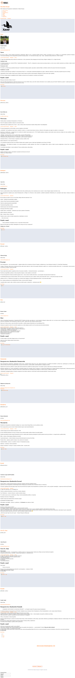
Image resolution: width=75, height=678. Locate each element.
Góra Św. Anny (3, 530)
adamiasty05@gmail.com (4, 546)
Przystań (2, 244)
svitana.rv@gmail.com (4, 315)
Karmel (2, 463)
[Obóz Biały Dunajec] (37, 2)
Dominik (2, 588)
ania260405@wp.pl (3, 186)
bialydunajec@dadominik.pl (5, 604)
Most (1, 299)
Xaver (1, 34)
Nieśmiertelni (3, 359)
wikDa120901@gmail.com (5, 259)
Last (3, 636)
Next (3, 635)
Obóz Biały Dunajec (4, 6)
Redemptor (2, 170)
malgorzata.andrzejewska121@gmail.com (7, 387)
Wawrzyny (2, 100)
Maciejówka (3, 404)
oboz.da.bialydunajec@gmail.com (46, 645)
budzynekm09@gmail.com (5, 420)
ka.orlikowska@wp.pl (4, 116)
